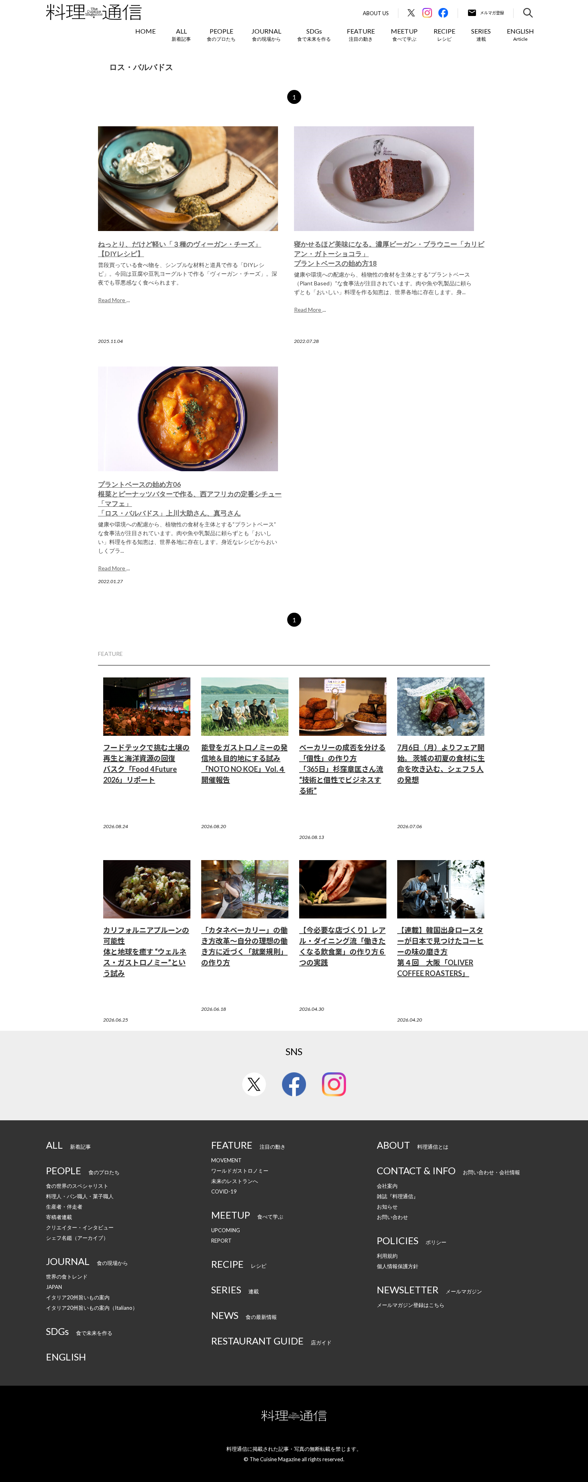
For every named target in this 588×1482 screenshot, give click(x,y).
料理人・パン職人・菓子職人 (80, 1196)
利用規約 (387, 1256)
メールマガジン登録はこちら (410, 1305)
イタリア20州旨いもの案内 (78, 1297)
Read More (112, 300)
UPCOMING (225, 1230)
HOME (145, 31)
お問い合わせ (392, 1217)
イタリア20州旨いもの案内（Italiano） (92, 1308)
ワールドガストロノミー (239, 1170)
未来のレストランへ (234, 1181)
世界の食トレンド (67, 1276)
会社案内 (387, 1186)
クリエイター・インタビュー (80, 1227)
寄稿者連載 (59, 1217)
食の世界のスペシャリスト (77, 1186)
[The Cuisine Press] (94, 12)
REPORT (221, 1240)
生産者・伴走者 (64, 1206)
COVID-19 (224, 1191)
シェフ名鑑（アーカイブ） (77, 1238)
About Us (376, 13)
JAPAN (54, 1287)
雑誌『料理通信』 (397, 1196)
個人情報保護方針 (397, 1266)
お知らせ (387, 1206)
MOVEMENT (226, 1160)
